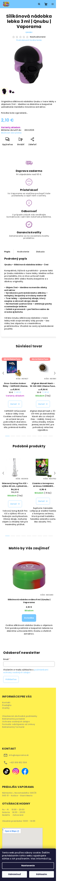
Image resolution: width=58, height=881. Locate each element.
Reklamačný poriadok (14, 718)
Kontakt (6, 702)
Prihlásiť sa (11, 679)
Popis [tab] (7, 251)
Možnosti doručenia (11, 132)
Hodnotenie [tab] (23, 251)
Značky (5, 708)
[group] (29, 598)
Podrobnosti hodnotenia (29, 40)
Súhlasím (41, 874)
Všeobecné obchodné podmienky (20, 716)
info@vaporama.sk (19, 755)
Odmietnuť (14, 874)
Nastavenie (28, 865)
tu (50, 858)
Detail (13, 404)
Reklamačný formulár (14, 727)
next (55, 373)
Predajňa (6, 705)
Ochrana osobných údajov (17, 721)
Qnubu (29, 32)
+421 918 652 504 (18, 762)
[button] (29, 620)
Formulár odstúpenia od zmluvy (19, 724)
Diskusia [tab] (40, 251)
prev (3, 373)
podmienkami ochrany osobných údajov (25, 671)
